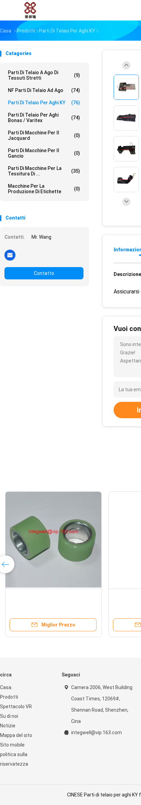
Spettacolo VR (16, 706)
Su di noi (9, 716)
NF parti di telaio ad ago (44, 90)
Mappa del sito (16, 735)
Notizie (7, 725)
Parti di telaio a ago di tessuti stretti (44, 75)
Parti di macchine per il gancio (44, 153)
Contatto (44, 273)
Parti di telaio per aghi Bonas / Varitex (44, 117)
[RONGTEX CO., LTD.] (30, 10)
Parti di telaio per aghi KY (44, 102)
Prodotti (9, 697)
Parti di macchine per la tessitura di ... (44, 171)
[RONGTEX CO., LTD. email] (9, 254)
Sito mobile (12, 745)
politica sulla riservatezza (14, 759)
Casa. (6, 687)
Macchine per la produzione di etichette (44, 188)
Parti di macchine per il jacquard (44, 135)
